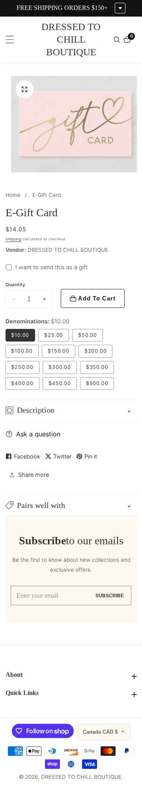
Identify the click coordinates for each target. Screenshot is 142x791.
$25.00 (53, 335)
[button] (71, 505)
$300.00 (60, 367)
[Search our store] (118, 39)
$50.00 (87, 335)
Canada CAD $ (101, 732)
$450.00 (60, 383)
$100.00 (22, 351)
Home (13, 195)
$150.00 (58, 351)
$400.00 (22, 383)
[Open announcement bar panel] (120, 8)
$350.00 (97, 367)
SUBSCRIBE (109, 595)
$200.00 (95, 351)
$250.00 (22, 367)
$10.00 (20, 335)
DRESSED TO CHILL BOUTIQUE (81, 777)
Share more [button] (33, 474)
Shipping (13, 239)
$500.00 (97, 383)
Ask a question (38, 434)
